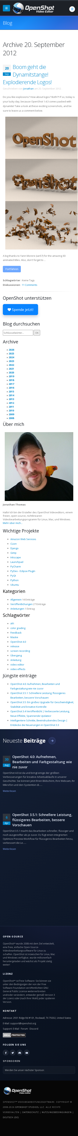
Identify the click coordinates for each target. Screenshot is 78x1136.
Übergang (16, 655)
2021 (11, 368)
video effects (17, 669)
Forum (24, 1028)
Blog (7, 22)
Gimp (13, 553)
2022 (11, 365)
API (12, 623)
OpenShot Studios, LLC (29, 1107)
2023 (11, 361)
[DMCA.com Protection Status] (14, 1034)
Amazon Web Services (23, 539)
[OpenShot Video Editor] (33, 8)
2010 (11, 410)
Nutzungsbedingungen (56, 1112)
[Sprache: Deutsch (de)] (72, 9)
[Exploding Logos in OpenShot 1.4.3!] (41, 183)
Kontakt (10, 1010)
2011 (11, 406)
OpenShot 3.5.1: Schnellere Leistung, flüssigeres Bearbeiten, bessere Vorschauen (42, 819)
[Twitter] (13, 1052)
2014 (11, 395)
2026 (11, 349)
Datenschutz (30, 1112)
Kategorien (14, 591)
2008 (11, 418)
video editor (17, 664)
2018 (11, 380)
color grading (17, 628)
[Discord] (20, 1052)
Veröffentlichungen (21, 604)
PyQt (13, 575)
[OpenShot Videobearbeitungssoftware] (17, 1090)
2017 (11, 384)
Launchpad (16, 562)
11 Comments (29, 285)
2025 (11, 353)
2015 (11, 391)
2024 (11, 357)
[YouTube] (27, 1052)
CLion (13, 543)
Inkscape (15, 557)
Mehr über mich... (13, 523)
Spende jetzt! (22, 309)
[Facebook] (6, 1052)
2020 (11, 372)
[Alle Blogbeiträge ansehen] (52, 740)
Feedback (16, 632)
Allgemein (16, 599)
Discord (34, 1028)
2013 (11, 399)
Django (14, 548)
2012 (11, 403)
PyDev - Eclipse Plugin (22, 571)
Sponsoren (11, 1061)
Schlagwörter (16, 615)
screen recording (20, 651)
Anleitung (15, 660)
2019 (11, 376)
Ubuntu (14, 584)
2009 (11, 414)
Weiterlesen (9, 790)
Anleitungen (17, 608)
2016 (11, 387)
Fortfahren (11, 269)
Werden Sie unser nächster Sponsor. (25, 1070)
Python (14, 580)
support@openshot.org (23, 1023)
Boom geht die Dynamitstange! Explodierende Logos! (27, 74)
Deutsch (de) (11, 1117)
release (14, 646)
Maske (14, 637)
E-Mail (16, 1028)
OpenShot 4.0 (18, 641)
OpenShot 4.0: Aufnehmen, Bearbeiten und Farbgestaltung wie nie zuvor (42, 761)
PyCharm (15, 566)
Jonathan (28, 88)
